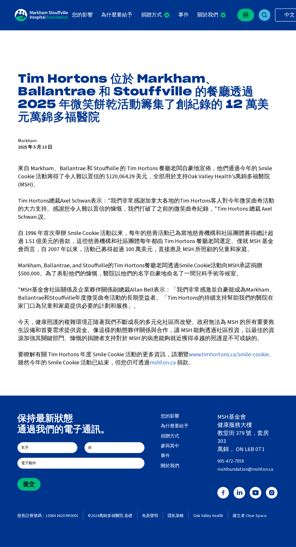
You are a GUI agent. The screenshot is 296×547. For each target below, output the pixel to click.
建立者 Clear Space (250, 516)
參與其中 (170, 446)
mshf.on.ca (163, 363)
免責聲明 (150, 516)
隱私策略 (176, 516)
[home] (41, 15)
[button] (155, 15)
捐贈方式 (170, 436)
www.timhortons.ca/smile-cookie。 (232, 355)
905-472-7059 (230, 461)
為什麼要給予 (116, 14)
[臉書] (223, 492)
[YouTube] (255, 492)
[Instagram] (272, 492)
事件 (183, 14)
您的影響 (82, 14)
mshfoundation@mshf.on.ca (245, 469)
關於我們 (170, 466)
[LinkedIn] (239, 492)
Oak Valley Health (208, 516)
